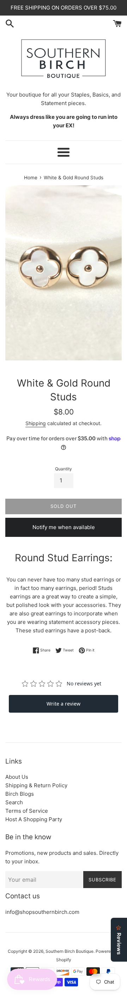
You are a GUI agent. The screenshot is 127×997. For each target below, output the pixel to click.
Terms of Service (26, 810)
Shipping (35, 423)
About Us (16, 776)
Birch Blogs (19, 793)
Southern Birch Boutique (69, 951)
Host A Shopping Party (33, 819)
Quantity (63, 468)
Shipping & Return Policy (36, 785)
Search (14, 802)
